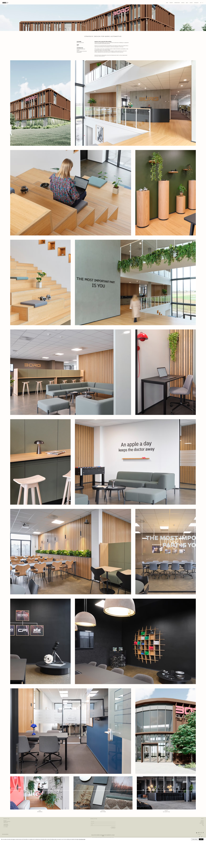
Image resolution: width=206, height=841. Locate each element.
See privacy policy (82, 839)
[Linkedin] (196, 832)
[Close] (204, 839)
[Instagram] (198, 832)
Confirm (201, 839)
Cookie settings (194, 839)
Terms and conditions (5, 834)
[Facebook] (201, 832)
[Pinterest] (203, 832)
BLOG (203, 824)
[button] (177, 2)
